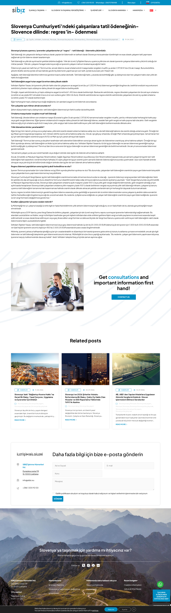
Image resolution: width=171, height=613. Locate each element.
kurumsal (45, 39)
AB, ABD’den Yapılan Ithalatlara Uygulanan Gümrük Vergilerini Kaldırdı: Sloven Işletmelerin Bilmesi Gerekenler (135, 397)
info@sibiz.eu (67, 3)
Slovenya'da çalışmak (65, 39)
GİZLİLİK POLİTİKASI (132, 589)
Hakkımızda (138, 10)
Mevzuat (53, 39)
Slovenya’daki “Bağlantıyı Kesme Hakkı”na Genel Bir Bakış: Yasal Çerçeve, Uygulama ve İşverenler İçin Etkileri (34, 397)
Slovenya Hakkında (117, 10)
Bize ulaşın (131, 3)
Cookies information (133, 585)
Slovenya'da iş (80, 39)
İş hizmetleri (96, 10)
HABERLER (24, 390)
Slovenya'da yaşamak (110, 39)
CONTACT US (124, 297)
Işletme (19, 39)
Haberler (90, 593)
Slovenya (125, 406)
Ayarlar (124, 609)
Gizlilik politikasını (62, 493)
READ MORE (20, 420)
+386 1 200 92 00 (87, 3)
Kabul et (111, 609)
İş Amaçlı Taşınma (36, 10)
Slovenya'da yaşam (93, 39)
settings (95, 610)
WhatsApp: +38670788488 (106, 3)
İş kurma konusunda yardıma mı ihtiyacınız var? (161, 595)
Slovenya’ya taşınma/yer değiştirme (67, 10)
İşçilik (31, 39)
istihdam (38, 39)
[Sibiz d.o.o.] (18, 10)
